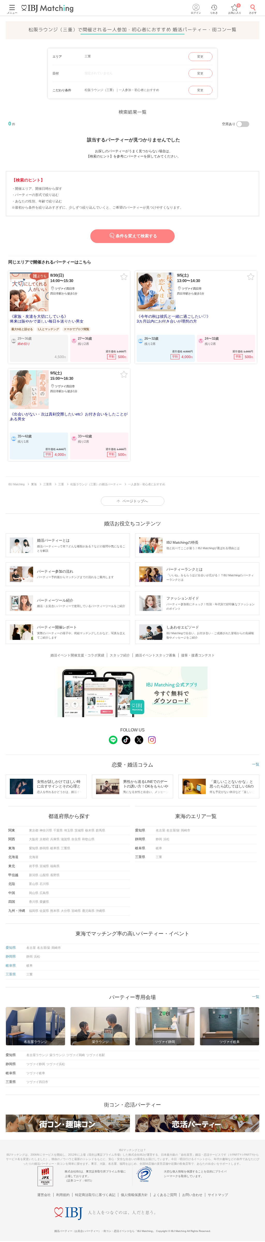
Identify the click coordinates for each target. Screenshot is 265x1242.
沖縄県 (100, 911)
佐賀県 (44, 911)
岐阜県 (55, 848)
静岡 (159, 839)
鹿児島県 (88, 911)
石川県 (44, 884)
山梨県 (44, 875)
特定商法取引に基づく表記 (95, 1194)
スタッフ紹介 (120, 655)
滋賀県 (65, 839)
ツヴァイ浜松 (55, 1064)
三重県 (65, 848)
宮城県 (44, 866)
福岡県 (33, 911)
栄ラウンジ (57, 1055)
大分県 (65, 911)
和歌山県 (88, 839)
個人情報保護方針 (134, 1194)
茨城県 (79, 830)
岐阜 (159, 848)
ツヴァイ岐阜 (35, 1073)
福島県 (55, 866)
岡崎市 (185, 830)
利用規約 (63, 1194)
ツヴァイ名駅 (95, 1055)
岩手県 (33, 866)
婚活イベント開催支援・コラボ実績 (77, 655)
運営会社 (44, 1194)
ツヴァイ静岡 (35, 1064)
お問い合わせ (192, 1194)
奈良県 (76, 839)
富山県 (33, 884)
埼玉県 (68, 830)
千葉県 (58, 830)
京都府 (44, 839)
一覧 (255, 764)
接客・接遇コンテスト (198, 655)
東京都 (33, 830)
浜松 (166, 839)
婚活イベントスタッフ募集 (155, 655)
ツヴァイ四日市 (37, 1082)
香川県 (33, 902)
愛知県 (33, 848)
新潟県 (33, 875)
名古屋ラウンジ (37, 1055)
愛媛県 (44, 902)
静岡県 (44, 848)
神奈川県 (46, 830)
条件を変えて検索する (136, 236)
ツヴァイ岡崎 (75, 1055)
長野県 (55, 875)
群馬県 (100, 830)
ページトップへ (135, 501)
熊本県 (55, 911)
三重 (159, 857)
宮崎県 (76, 911)
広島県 (44, 893)
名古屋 (160, 830)
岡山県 (33, 893)
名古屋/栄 (173, 830)
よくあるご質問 (165, 1194)
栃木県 (89, 830)
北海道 (33, 857)
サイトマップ (218, 1194)
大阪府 (33, 839)
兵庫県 (55, 839)
